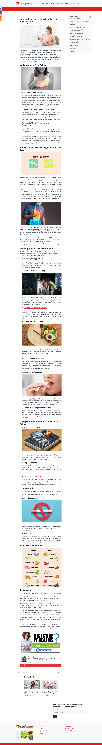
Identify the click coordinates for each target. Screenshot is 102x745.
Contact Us (68, 726)
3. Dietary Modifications (75, 44)
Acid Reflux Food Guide (74, 50)
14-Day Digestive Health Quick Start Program (41, 628)
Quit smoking (25, 525)
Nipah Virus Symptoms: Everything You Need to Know (31, 692)
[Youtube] (26, 665)
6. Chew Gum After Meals (76, 36)
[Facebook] (1, 8)
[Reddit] (1, 17)
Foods (47, 3)
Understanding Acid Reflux (75, 18)
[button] (85, 9)
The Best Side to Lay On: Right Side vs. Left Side (79, 26)
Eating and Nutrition (70, 3)
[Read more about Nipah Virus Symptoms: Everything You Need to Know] (32, 685)
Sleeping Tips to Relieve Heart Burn (77, 27)
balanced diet (34, 457)
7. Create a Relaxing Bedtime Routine (78, 38)
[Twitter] (1, 10)
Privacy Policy (68, 730)
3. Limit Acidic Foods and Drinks (77, 32)
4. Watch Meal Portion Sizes (76, 33)
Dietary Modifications (32, 476)
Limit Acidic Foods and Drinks (35, 308)
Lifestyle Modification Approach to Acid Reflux (79, 39)
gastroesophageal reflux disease (29, 180)
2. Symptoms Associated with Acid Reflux (79, 21)
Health (25, 695)
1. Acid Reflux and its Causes (76, 20)
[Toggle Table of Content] (89, 17)
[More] (1, 19)
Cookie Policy (68, 732)
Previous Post (21, 672)
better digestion (57, 467)
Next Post (61, 672)
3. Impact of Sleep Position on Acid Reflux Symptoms (79, 23)
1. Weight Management (75, 41)
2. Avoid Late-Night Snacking (76, 30)
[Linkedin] (21, 665)
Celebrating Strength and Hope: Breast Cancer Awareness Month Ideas (49, 692)
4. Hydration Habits (74, 45)
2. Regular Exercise (74, 42)
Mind (78, 3)
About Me (83, 3)
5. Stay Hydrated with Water (76, 35)
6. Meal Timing (73, 48)
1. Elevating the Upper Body (76, 29)
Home (43, 3)
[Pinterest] (24, 665)
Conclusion (71, 51)
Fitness (53, 3)
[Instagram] (22, 665)
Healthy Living (60, 3)
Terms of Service (69, 728)
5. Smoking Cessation (75, 47)
